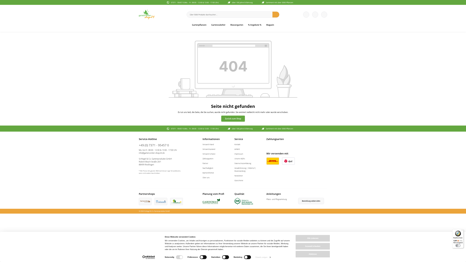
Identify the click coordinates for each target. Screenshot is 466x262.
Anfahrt (237, 149)
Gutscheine (238, 180)
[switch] (203, 257)
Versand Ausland (209, 149)
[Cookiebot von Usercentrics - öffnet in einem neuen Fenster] (148, 257)
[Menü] (462, 230)
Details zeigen (261, 257)
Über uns (206, 177)
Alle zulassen (312, 238)
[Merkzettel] (306, 15)
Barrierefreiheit (208, 173)
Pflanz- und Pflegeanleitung (276, 199)
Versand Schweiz (209, 154)
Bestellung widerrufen (311, 201)
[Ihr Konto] (324, 15)
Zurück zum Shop (233, 118)
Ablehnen (313, 254)
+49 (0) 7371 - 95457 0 (154, 145)
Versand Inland (208, 144)
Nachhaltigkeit (208, 168)
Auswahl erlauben (312, 246)
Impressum (238, 154)
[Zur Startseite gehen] (161, 14)
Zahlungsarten (208, 158)
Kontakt (237, 144)
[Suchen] (275, 15)
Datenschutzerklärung (242, 163)
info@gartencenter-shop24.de (152, 153)
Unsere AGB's (239, 158)
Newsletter (238, 176)
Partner (205, 163)
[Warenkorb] (315, 15)
